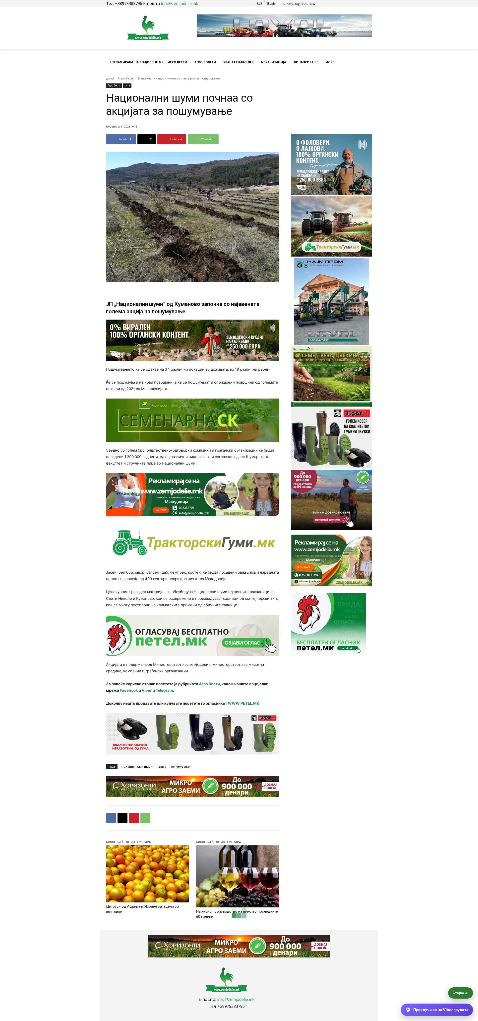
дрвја (162, 766)
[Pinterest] (134, 818)
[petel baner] (192, 635)
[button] (366, 62)
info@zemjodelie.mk (179, 3)
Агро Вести (126, 78)
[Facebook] (344, 3)
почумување (180, 766)
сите (127, 85)
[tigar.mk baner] (192, 733)
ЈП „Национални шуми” (136, 766)
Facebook (129, 690)
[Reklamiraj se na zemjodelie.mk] (192, 494)
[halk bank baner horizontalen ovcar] (192, 340)
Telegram (164, 690)
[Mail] (350, 3)
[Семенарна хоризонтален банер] (192, 420)
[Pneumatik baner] (192, 543)
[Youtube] (355, 3)
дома (110, 78)
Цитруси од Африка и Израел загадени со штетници (142, 909)
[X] (122, 818)
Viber (147, 690)
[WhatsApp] (145, 818)
